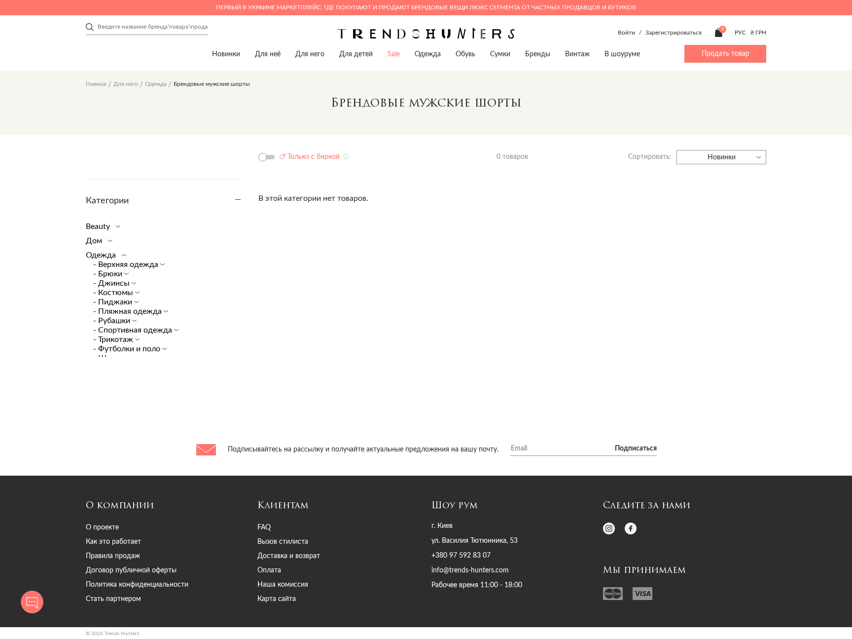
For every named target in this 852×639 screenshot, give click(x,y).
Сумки (500, 54)
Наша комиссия (282, 584)
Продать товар (725, 53)
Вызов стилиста (282, 541)
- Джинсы (112, 283)
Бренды (537, 54)
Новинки (226, 54)
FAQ (264, 527)
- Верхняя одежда (126, 264)
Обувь (465, 54)
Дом (95, 241)
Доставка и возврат (288, 556)
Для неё (268, 54)
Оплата (269, 570)
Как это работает (113, 541)
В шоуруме (622, 54)
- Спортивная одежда (133, 330)
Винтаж (577, 54)
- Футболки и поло (127, 349)
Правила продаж (113, 556)
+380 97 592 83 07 (461, 555)
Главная (96, 84)
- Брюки (108, 274)
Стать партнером (113, 599)
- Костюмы (114, 293)
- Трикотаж (114, 339)
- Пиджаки (113, 302)
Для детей (356, 54)
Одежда (428, 54)
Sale (394, 54)
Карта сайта (276, 599)
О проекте (102, 527)
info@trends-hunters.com (470, 570)
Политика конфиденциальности (137, 584)
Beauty (99, 226)
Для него (309, 54)
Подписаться (636, 448)
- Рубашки (112, 321)
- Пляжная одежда (128, 311)
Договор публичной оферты (131, 570)
